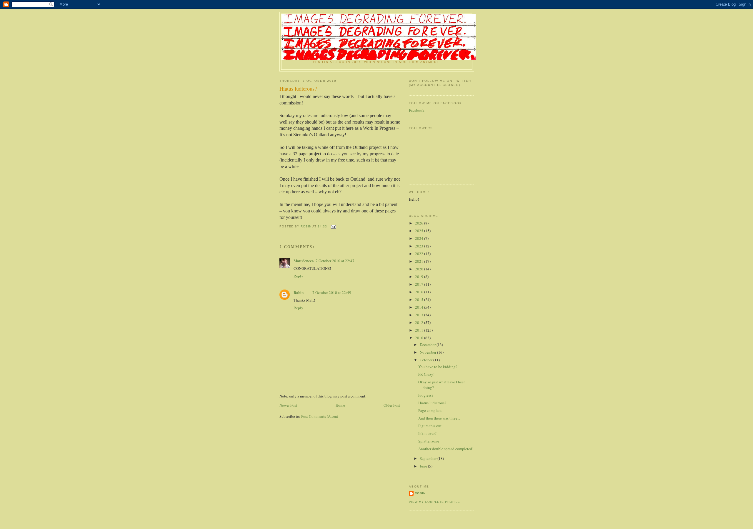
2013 (419, 314)
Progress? (425, 395)
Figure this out (430, 425)
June (424, 466)
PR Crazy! (426, 374)
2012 (419, 322)
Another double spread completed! (445, 448)
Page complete (430, 410)
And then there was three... (439, 418)
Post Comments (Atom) (319, 416)
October (426, 359)
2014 (419, 307)
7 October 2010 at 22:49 (331, 292)
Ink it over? (427, 433)
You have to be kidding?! (438, 366)
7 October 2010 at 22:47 (335, 260)
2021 (419, 261)
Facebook (416, 110)
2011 (419, 330)
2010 (419, 337)
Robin (299, 292)
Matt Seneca (304, 260)
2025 (419, 230)
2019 (419, 276)
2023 (419, 246)
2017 (419, 284)
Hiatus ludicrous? (432, 402)
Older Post (392, 405)
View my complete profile (434, 501)
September (428, 458)
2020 (419, 269)
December (428, 344)
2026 (419, 223)
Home (340, 405)
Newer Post (288, 405)
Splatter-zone (428, 441)
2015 (419, 299)
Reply (298, 276)
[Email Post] (333, 226)
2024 (419, 238)
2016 (419, 292)
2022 (419, 253)
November (428, 352)
